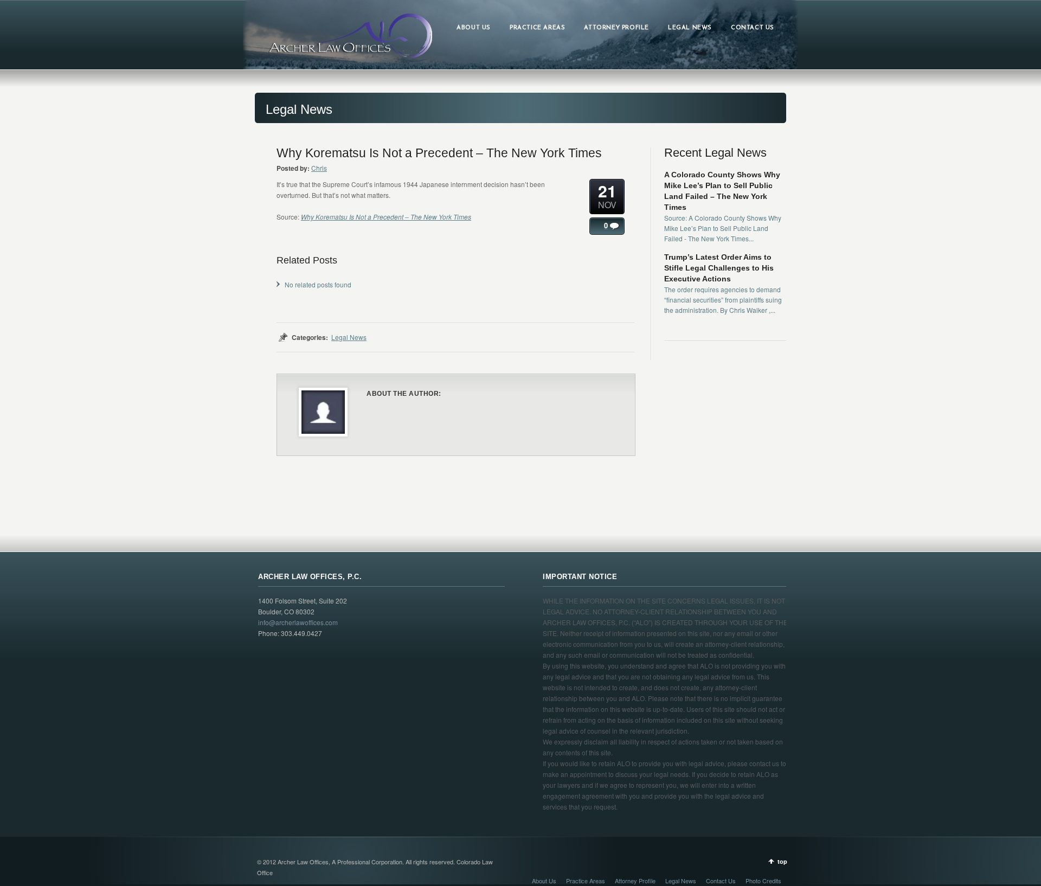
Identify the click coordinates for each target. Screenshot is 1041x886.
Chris (319, 167)
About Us (544, 880)
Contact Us (721, 880)
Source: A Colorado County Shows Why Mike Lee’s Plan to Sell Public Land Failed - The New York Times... (722, 228)
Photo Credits (763, 880)
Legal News (349, 337)
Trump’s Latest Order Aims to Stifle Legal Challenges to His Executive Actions (719, 268)
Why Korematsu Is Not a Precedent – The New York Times (386, 216)
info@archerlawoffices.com (298, 622)
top (782, 861)
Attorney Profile (635, 880)
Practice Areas (585, 880)
